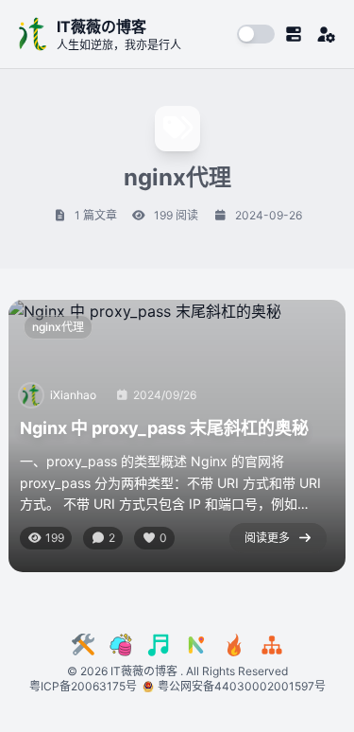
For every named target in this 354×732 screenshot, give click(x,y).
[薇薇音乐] (158, 645)
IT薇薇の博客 (143, 671)
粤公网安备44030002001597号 (242, 686)
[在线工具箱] (83, 645)
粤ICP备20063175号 (86, 686)
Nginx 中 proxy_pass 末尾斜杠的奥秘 (164, 428)
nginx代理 (58, 327)
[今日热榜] (234, 645)
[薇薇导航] (196, 645)
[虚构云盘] (121, 645)
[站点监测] (272, 645)
